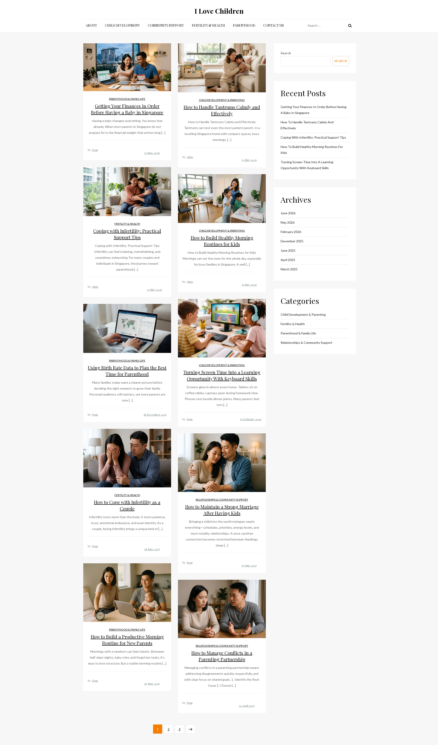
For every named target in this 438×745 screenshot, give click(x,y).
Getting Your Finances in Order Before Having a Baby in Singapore (127, 109)
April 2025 (288, 260)
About (91, 25)
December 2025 (292, 241)
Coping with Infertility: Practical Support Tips (127, 234)
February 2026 (291, 232)
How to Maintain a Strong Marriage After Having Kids (222, 510)
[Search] (350, 25)
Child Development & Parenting (222, 100)
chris (190, 157)
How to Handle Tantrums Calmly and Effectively (222, 110)
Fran (95, 150)
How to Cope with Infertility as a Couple (127, 505)
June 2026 (288, 213)
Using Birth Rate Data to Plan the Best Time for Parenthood (127, 371)
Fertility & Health (208, 25)
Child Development (122, 25)
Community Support (166, 25)
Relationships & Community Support (222, 499)
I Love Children (219, 11)
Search (286, 53)
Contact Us (273, 25)
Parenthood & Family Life (127, 99)
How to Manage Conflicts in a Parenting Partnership (221, 656)
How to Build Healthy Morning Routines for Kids (222, 241)
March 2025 (289, 269)
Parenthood (244, 25)
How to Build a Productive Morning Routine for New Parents (127, 640)
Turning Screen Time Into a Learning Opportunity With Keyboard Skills (221, 375)
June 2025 (288, 250)
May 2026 (288, 222)
